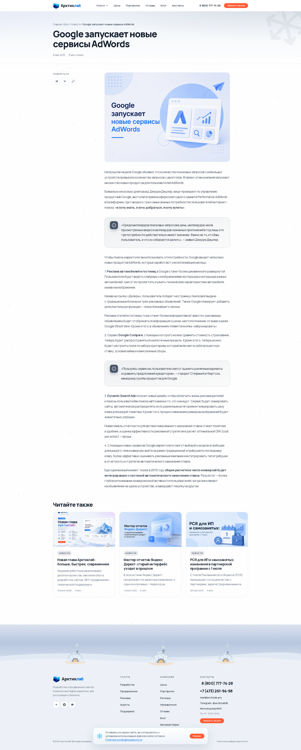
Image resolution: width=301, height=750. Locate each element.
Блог (163, 5)
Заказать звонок (236, 5)
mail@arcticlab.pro (211, 697)
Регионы (165, 698)
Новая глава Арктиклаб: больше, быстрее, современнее (83, 562)
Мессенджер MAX (211, 708)
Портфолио (133, 5)
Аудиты (124, 704)
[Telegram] (56, 81)
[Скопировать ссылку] (73, 81)
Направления (168, 704)
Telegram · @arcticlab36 (214, 703)
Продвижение (128, 691)
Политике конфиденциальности (123, 739)
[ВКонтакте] (64, 81)
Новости (76, 24)
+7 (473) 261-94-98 (216, 691)
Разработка (127, 684)
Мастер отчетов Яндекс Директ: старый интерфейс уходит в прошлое (145, 564)
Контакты (178, 5)
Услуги (100, 5)
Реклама (125, 698)
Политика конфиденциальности (232, 741)
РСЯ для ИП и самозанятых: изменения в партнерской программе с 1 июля (212, 564)
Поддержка (127, 711)
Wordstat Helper (169, 724)
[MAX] (72, 704)
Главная (57, 24)
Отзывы (150, 5)
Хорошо (197, 736)
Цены (117, 5)
